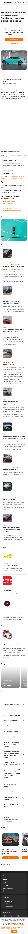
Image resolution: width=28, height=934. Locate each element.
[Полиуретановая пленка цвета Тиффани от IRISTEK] (14, 225)
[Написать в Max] (18, 2)
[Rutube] (7, 916)
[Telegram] (14, 916)
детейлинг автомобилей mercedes (12, 210)
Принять (14, 931)
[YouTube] (18, 916)
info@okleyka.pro (6, 903)
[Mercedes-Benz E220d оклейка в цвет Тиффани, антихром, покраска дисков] (14, 60)
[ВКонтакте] (4, 916)
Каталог (5, 879)
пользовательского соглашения (12, 925)
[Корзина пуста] (26, 2)
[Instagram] (11, 916)
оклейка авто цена (8, 203)
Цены (4, 891)
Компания (5, 876)
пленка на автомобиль (9, 201)
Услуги (4, 882)
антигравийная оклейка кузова (11, 206)
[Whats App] (21, 916)
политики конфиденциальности (17, 924)
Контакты (5, 885)
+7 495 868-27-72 (7, 901)
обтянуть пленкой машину (10, 208)
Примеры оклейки (8, 888)
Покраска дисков (7, 170)
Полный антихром (8, 167)
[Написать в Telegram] (15, 2)
